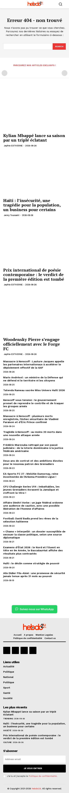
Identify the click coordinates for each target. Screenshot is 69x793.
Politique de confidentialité (43, 776)
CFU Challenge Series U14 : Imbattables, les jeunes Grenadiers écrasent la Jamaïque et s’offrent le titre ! (31, 489)
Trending (8, 718)
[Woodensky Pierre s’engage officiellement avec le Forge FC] (34, 312)
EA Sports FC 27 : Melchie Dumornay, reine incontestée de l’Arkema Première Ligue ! (30, 475)
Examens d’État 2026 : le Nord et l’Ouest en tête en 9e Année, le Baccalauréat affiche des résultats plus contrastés (33, 550)
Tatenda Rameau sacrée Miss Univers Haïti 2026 (34, 390)
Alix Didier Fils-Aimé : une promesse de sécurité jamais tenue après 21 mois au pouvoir (34, 575)
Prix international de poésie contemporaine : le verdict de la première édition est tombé (33, 274)
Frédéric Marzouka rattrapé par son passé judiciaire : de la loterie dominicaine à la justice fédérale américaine (33, 448)
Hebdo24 (36, 788)
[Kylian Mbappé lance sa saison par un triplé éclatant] (34, 108)
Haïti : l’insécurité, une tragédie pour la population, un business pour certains (32, 205)
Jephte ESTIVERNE (13, 145)
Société (7, 730)
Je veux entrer (33, 768)
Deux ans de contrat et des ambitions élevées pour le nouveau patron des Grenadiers (33, 462)
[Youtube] (32, 650)
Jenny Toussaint (11, 215)
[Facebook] (6, 650)
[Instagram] (15, 650)
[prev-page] (4, 73)
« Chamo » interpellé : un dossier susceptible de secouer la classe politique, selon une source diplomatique (34, 534)
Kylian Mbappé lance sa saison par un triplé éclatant (34, 138)
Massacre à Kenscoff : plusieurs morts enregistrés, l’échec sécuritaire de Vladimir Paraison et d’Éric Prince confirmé (31, 419)
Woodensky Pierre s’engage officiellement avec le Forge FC (31, 344)
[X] (24, 650)
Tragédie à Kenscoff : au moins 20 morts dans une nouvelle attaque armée (32, 433)
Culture (7, 742)
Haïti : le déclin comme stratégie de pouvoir (31, 563)
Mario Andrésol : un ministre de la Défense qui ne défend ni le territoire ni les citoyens (33, 379)
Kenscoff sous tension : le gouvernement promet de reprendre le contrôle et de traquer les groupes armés (33, 403)
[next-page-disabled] (64, 73)
